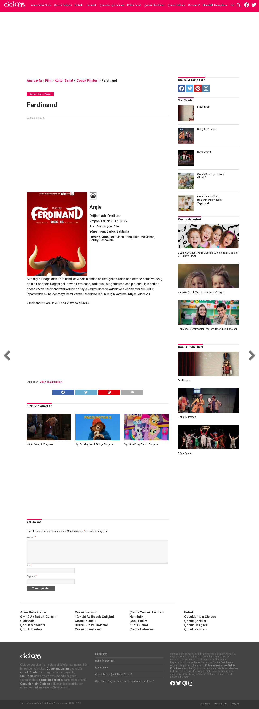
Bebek (79, 5)
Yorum (31, 537)
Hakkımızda (220, 703)
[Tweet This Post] (86, 391)
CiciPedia (27, 621)
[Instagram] (206, 88)
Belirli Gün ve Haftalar (91, 625)
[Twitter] (189, 88)
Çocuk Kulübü (85, 621)
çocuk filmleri (30, 672)
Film (48, 80)
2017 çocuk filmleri (51, 382)
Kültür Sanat (134, 5)
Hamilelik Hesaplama (215, 5)
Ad (29, 565)
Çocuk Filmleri (87, 80)
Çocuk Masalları (32, 625)
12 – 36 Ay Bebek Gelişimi (94, 617)
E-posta (32, 576)
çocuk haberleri (50, 680)
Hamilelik (91, 5)
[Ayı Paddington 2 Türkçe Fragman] (97, 439)
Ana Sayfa (205, 703)
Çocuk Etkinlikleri (154, 5)
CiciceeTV (194, 5)
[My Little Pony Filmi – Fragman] (146, 439)
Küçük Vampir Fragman (40, 444)
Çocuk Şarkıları (195, 621)
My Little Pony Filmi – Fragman (141, 444)
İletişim (235, 703)
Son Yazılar (186, 100)
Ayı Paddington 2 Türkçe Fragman (94, 444)
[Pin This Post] (109, 391)
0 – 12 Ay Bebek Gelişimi (38, 617)
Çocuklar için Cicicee (112, 5)
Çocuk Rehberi (176, 5)
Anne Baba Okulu (41, 5)
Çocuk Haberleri (189, 219)
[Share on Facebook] (63, 391)
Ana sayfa (34, 80)
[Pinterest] (198, 88)
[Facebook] (181, 88)
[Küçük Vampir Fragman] (49, 439)
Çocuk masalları (58, 668)
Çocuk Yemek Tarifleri (147, 612)
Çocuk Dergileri (196, 625)
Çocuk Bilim (138, 621)
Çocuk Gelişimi (63, 5)
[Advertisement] (129, 43)
